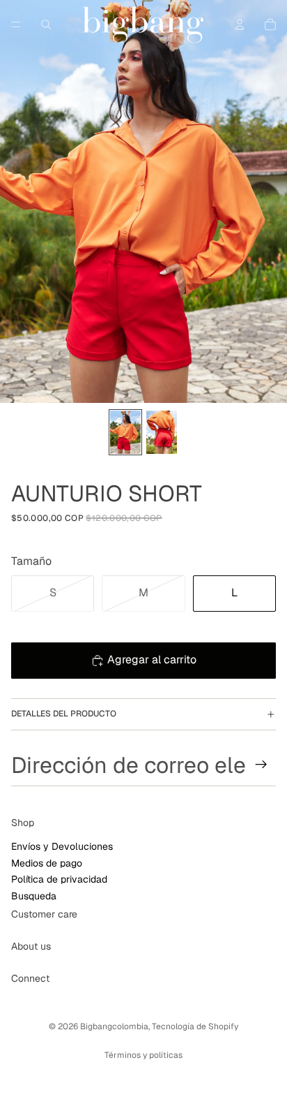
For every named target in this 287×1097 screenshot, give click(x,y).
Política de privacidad (59, 880)
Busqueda (33, 896)
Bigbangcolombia (114, 1026)
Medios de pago (46, 863)
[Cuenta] (239, 24)
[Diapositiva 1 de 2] (125, 432)
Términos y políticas (143, 1055)
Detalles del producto (63, 713)
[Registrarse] (261, 764)
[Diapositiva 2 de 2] (161, 432)
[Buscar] (46, 24)
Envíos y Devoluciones (62, 847)
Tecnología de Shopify (195, 1026)
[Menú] (16, 24)
